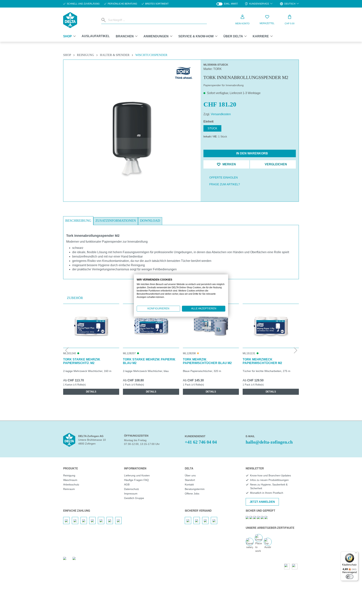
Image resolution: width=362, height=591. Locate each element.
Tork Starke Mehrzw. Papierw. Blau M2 (149, 361)
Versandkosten (221, 114)
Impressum (130, 493)
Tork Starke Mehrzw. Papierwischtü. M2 (81, 361)
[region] (132, 129)
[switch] (349, 576)
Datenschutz (131, 489)
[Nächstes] (295, 350)
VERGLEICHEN (275, 164)
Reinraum (69, 489)
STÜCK (212, 128)
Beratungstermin (195, 489)
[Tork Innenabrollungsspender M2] (132, 138)
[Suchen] (104, 20)
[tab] (78, 220)
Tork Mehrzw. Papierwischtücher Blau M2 (207, 361)
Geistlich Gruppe (134, 498)
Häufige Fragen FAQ (136, 479)
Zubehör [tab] (75, 298)
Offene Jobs (192, 493)
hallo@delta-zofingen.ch (269, 442)
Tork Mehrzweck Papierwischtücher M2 (262, 361)
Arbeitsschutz (71, 484)
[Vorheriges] (66, 350)
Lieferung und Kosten (137, 475)
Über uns (190, 475)
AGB (127, 484)
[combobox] (156, 20)
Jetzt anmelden (262, 501)
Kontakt (189, 484)
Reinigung (69, 475)
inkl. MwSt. (227, 4)
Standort (190, 479)
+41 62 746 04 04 (201, 442)
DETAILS (91, 391)
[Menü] (356, 553)
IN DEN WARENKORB (251, 153)
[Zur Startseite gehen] (70, 20)
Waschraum (70, 479)
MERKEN (229, 164)
